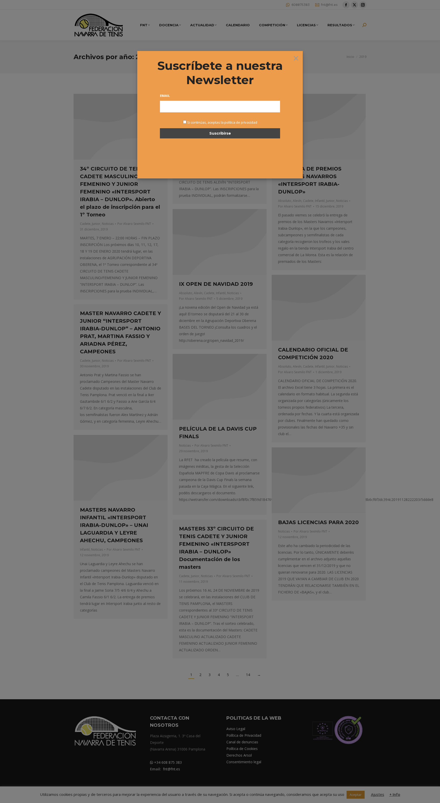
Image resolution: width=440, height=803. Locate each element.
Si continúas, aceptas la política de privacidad (222, 122)
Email (165, 95)
